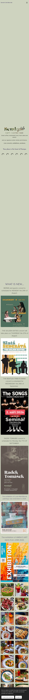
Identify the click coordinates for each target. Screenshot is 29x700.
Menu (26, 2)
